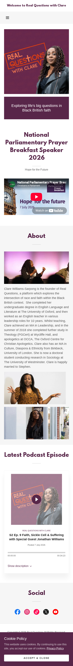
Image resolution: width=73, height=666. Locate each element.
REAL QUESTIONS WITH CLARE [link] (36, 531)
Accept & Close (36, 657)
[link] (36, 5)
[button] (7, 17)
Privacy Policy (55, 648)
